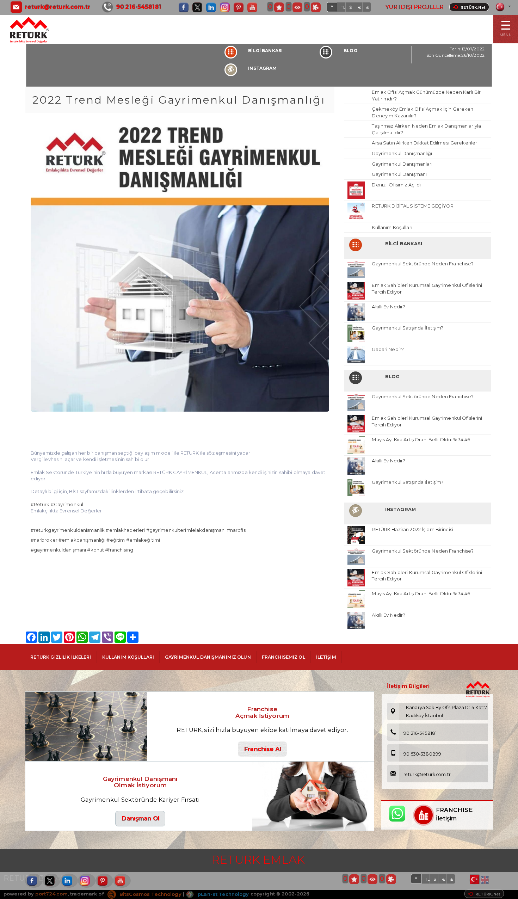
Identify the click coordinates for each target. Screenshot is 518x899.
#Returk (40, 504)
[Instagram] (226, 7)
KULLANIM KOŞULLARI (128, 657)
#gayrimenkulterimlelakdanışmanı (186, 530)
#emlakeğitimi (143, 540)
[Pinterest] (240, 7)
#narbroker (44, 540)
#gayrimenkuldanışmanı (58, 550)
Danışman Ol (140, 818)
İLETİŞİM (326, 657)
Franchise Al (262, 748)
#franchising (119, 550)
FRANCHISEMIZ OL (283, 657)
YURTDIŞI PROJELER (414, 7)
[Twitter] (199, 7)
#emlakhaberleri (125, 530)
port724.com (51, 894)
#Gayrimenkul (67, 504)
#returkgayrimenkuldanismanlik (68, 530)
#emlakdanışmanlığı (81, 540)
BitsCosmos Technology (149, 894)
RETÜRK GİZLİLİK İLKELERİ (60, 657)
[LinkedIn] (213, 7)
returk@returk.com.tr (57, 7)
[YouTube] (254, 7)
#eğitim (115, 540)
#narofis (236, 530)
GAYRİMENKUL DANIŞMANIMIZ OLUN (208, 657)
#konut (95, 550)
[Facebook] (185, 7)
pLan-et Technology (222, 894)
